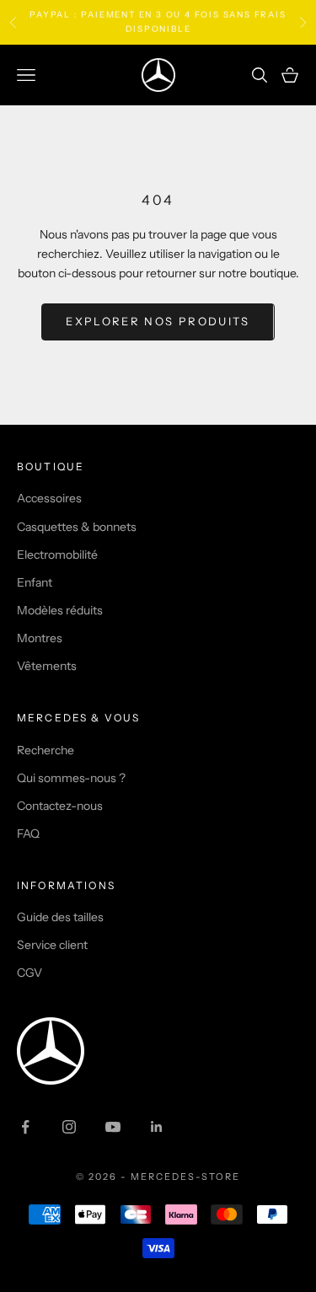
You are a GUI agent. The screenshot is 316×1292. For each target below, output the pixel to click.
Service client (52, 944)
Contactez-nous (60, 805)
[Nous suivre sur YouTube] (112, 1126)
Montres (39, 638)
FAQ (28, 833)
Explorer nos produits (157, 321)
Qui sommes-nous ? (71, 777)
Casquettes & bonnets (77, 526)
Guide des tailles (60, 917)
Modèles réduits (60, 610)
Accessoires (49, 498)
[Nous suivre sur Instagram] (69, 1126)
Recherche (45, 750)
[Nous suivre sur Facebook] (25, 1126)
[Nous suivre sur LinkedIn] (156, 1126)
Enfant (34, 582)
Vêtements (47, 665)
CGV (29, 972)
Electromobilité (57, 554)
